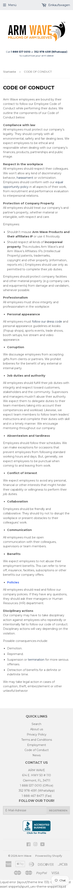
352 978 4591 (28, 790)
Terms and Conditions (36, 740)
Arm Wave (24, 855)
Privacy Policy (36, 734)
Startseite (9, 71)
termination (36, 659)
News (36, 755)
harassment (25, 178)
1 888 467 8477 (33, 796)
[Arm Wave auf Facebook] (28, 845)
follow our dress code (47, 321)
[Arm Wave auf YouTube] (42, 845)
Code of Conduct (37, 750)
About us (36, 729)
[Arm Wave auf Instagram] (35, 845)
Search (36, 724)
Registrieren (58, 810)
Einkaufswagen (58, 5)
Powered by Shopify (48, 855)
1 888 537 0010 (31, 785)
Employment (36, 745)
